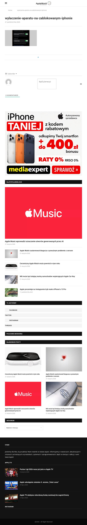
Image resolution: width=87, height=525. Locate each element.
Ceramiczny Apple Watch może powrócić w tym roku (40, 263)
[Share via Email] (47, 57)
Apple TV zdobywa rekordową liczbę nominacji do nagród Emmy (44, 495)
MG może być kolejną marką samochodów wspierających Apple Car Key (47, 276)
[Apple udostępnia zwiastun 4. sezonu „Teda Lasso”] (11, 485)
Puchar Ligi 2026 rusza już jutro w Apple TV (36, 469)
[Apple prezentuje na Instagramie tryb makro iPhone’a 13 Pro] (11, 292)
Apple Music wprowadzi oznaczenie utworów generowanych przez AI (34, 241)
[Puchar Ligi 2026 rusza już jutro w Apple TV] (11, 472)
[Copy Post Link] (45, 57)
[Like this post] (39, 57)
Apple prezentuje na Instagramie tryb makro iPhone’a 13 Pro (43, 289)
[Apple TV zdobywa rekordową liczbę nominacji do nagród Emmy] (11, 498)
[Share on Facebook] (42, 57)
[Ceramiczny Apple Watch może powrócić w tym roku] (11, 266)
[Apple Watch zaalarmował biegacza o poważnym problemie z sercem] (11, 253)
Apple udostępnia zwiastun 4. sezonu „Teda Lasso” (39, 482)
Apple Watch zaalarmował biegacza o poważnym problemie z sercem (46, 251)
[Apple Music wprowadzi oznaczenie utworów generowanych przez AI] (43, 213)
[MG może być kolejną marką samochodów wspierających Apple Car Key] (11, 279)
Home (10, 10)
